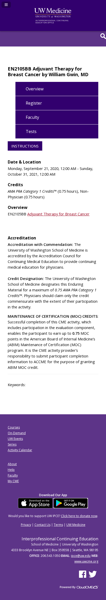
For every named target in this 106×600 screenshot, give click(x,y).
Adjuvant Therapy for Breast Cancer (58, 213)
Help (11, 469)
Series (12, 444)
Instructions (25, 146)
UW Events (15, 439)
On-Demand (17, 433)
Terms (58, 525)
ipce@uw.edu (81, 556)
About (12, 464)
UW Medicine (75, 525)
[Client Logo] (53, 22)
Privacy (26, 525)
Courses (14, 427)
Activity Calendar (20, 450)
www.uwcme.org (86, 561)
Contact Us (42, 525)
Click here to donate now (79, 516)
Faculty (13, 475)
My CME (13, 481)
